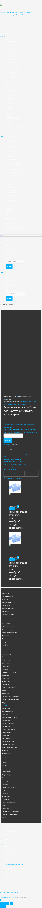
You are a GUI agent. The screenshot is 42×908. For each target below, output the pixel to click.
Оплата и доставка (10, 248)
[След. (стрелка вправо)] (4, 906)
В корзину (8, 440)
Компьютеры (8, 39)
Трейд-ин (7, 256)
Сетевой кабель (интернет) (14, 129)
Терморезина (14, 77)
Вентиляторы (12, 98)
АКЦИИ (6, 131)
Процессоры (12, 49)
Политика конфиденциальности (10, 895)
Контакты (7, 258)
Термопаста (13, 75)
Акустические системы (13, 119)
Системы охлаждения (14, 70)
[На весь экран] (7, 903)
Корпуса (10, 80)
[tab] (23, 446)
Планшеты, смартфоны (11, 106)
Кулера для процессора (17, 72)
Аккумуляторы (12, 95)
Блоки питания (12, 59)
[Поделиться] (4, 903)
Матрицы (11, 103)
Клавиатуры (12, 101)
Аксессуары (9, 111)
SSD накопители (15, 65)
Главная (6, 243)
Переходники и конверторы (14, 126)
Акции (6, 839)
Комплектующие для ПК (13, 47)
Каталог (6, 245)
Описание (11, 447)
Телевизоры (8, 113)
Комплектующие (11, 90)
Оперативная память (14, 57)
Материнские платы (14, 52)
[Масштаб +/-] (11, 903)
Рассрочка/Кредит (10, 253)
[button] (2, 34)
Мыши (8, 121)
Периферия (7, 116)
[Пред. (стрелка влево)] (1, 906)
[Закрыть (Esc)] (1, 903)
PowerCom (3, 1)
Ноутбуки (7, 83)
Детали (10, 449)
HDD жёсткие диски (16, 67)
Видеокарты (12, 54)
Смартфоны (9, 108)
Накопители (12, 62)
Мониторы (9, 44)
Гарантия (7, 250)
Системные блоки (11, 41)
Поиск (9, 266)
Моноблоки (9, 88)
